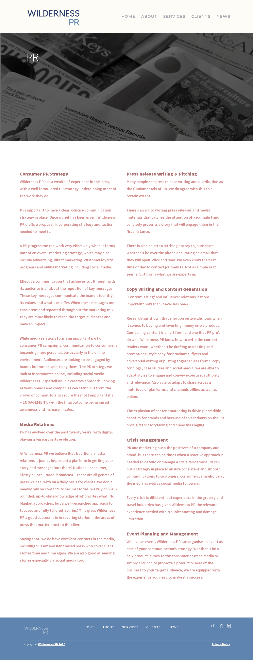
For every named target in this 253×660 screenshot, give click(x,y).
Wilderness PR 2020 (51, 644)
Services (174, 16)
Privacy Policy (221, 644)
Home (128, 16)
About (149, 16)
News (223, 16)
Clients (201, 16)
